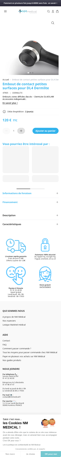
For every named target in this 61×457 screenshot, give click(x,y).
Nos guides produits (12, 360)
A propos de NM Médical (14, 316)
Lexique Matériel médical (14, 324)
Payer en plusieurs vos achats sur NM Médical (24, 356)
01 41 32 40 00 (8, 378)
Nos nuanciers (9, 320)
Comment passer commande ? (17, 348)
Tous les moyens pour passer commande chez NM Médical (30, 352)
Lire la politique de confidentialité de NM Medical (21, 445)
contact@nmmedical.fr (12, 397)
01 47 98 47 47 (8, 384)
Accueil (6, 80)
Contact (6, 340)
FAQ (5, 344)
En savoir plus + (10, 103)
